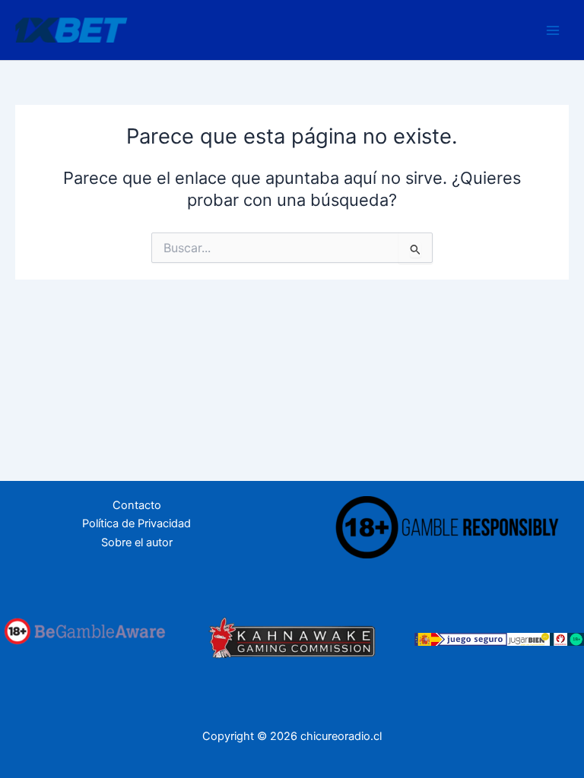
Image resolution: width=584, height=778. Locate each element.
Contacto (137, 505)
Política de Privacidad (136, 523)
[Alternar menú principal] (553, 30)
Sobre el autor (137, 542)
